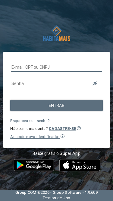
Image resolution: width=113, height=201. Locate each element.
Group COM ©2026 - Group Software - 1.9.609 (56, 192)
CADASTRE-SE (62, 128)
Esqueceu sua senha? (30, 120)
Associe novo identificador (35, 136)
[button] (79, 128)
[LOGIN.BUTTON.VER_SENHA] (95, 83)
